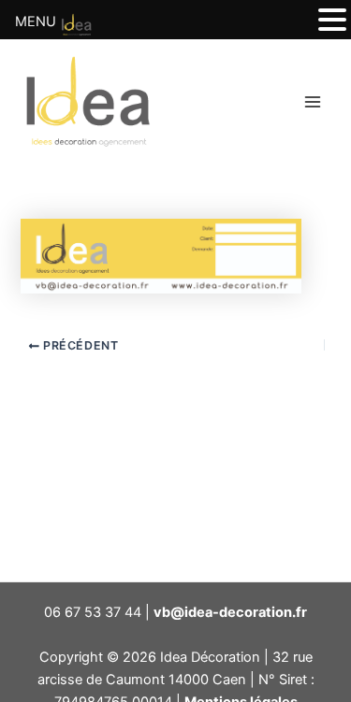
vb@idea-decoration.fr (230, 612)
